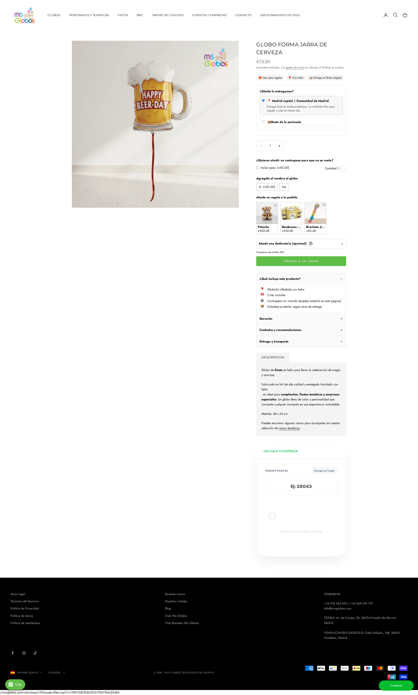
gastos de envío (295, 67)
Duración (266, 318)
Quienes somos (175, 594)
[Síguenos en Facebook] (12, 653)
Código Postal (276, 470)
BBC (140, 15)
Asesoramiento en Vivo (280, 15)
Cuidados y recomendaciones (280, 330)
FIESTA (123, 15)
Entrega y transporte (274, 341)
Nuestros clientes (176, 601)
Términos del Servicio (24, 601)
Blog (168, 608)
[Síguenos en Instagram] (24, 653)
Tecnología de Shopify (198, 672)
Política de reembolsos (25, 623)
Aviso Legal (17, 594)
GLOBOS (54, 15)
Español (55, 672)
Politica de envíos (21, 616)
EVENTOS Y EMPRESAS (209, 15)
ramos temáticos (289, 428)
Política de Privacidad (24, 608)
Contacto (243, 15)
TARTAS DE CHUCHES (168, 15)
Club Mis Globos (176, 616)
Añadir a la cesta (301, 261)
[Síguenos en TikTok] (35, 653)
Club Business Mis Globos (182, 623)
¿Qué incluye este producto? (280, 279)
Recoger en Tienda (324, 470)
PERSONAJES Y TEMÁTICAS (89, 15)
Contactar (396, 685)
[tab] (272, 357)
